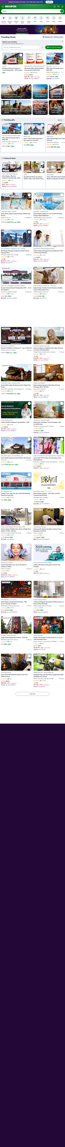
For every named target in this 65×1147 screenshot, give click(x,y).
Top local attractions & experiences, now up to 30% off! (17, 111)
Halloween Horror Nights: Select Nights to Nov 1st (56, 112)
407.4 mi (29, 292)
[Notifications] (54, 6)
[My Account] (62, 6)
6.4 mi (29, 606)
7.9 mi (62, 352)
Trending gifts (9, 120)
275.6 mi (29, 255)
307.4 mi (61, 217)
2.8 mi (62, 497)
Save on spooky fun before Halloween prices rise (40, 96)
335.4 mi (61, 292)
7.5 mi (62, 641)
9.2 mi (62, 462)
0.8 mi (29, 350)
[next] (61, 64)
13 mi (62, 533)
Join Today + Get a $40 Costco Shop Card (57, 96)
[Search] (61, 11)
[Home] (10, 6)
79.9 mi (29, 639)
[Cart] (58, 6)
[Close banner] (62, 2)
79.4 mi (29, 460)
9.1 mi (62, 606)
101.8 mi (29, 389)
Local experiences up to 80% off (13, 97)
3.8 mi (62, 426)
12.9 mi (29, 569)
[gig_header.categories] (2, 6)
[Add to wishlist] (20, 54)
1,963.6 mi (28, 217)
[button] (13, 67)
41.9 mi (62, 678)
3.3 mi (62, 389)
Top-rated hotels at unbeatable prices (40, 112)
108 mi (29, 533)
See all (60, 120)
